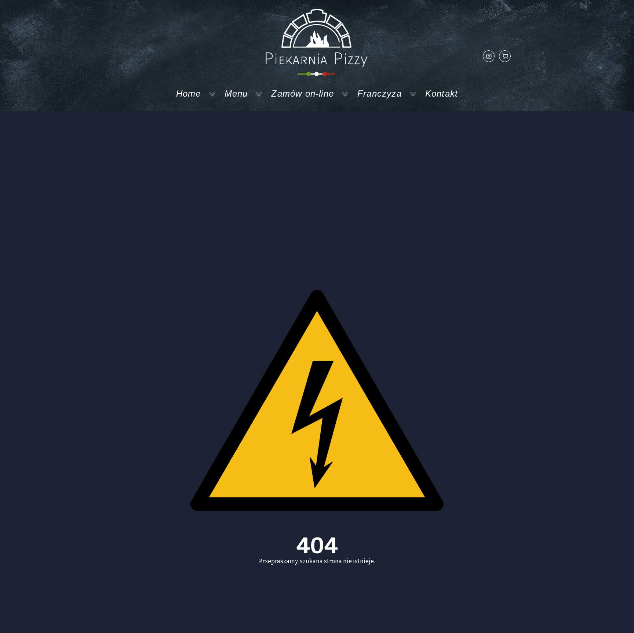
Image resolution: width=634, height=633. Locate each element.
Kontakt (441, 93)
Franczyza (379, 93)
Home (188, 93)
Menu (236, 93)
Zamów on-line (302, 93)
